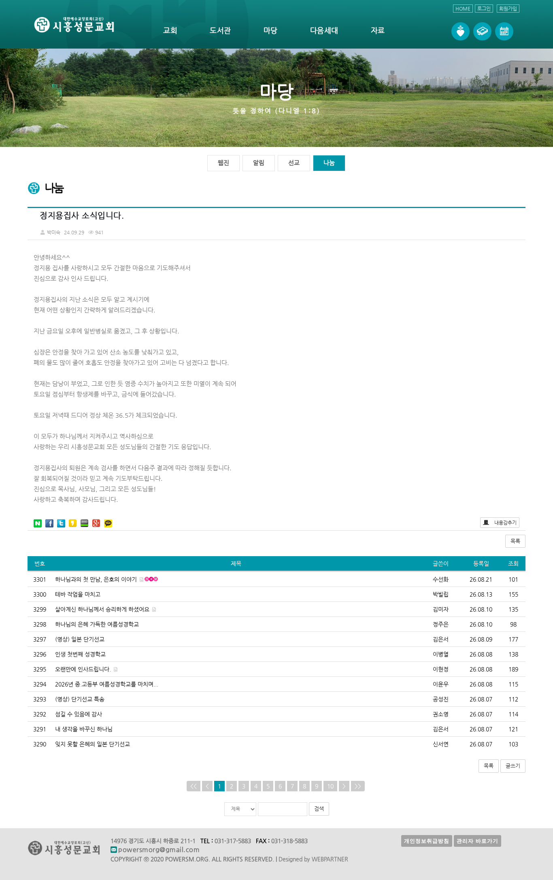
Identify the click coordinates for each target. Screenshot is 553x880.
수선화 (441, 579)
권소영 (441, 714)
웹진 (223, 162)
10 (330, 786)
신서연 (441, 744)
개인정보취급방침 (426, 841)
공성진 (441, 699)
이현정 (441, 669)
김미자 (441, 609)
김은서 (441, 639)
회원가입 (508, 8)
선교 (294, 162)
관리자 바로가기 (477, 841)
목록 (515, 541)
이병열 (441, 654)
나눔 (329, 162)
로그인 (484, 8)
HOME (462, 8)
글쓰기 (513, 766)
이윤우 (441, 684)
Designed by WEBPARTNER (313, 859)
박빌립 (441, 594)
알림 (258, 162)
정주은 (441, 624)
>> (358, 786)
